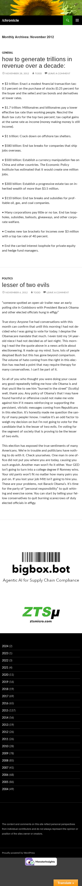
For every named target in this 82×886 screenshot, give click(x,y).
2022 (5, 660)
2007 (5, 767)
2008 (5, 760)
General (7, 53)
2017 (5, 696)
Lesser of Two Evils (25, 285)
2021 (5, 667)
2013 (5, 725)
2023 (5, 653)
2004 (5, 789)
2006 (5, 775)
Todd (38, 73)
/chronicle (10, 20)
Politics (7, 278)
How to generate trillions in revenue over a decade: (37, 62)
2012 (5, 732)
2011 (5, 739)
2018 (5, 689)
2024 (5, 646)
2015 (5, 710)
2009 (5, 753)
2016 (5, 703)
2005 (5, 782)
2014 (5, 717)
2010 (5, 746)
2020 (5, 675)
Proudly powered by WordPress (18, 853)
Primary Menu (77, 20)
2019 (5, 682)
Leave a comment (59, 73)
